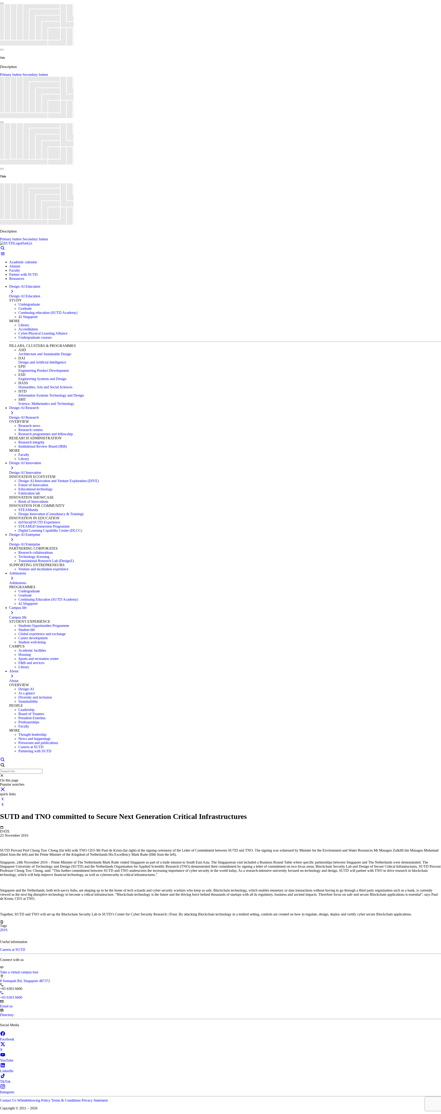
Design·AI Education (24, 296)
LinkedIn (6, 1071)
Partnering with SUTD (34, 751)
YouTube (6, 1060)
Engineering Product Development (43, 370)
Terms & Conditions (66, 1100)
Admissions (17, 583)
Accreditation (28, 329)
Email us (6, 1006)
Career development (33, 638)
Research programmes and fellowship (45, 434)
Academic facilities (32, 650)
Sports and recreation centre (38, 659)
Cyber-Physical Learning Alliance (43, 333)
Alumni (14, 266)
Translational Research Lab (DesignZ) (46, 561)
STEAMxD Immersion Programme (44, 526)
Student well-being (32, 642)
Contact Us (8, 1100)
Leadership (26, 710)
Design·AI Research (24, 417)
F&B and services (31, 663)
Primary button (11, 75)
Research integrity (31, 442)
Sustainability (28, 701)
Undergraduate (29, 304)
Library (23, 325)
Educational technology (35, 489)
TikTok (5, 1081)
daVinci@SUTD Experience (39, 522)
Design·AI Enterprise (24, 544)
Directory (7, 1015)
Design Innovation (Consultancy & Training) (50, 514)
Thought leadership (32, 734)
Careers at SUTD (31, 747)
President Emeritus (31, 718)
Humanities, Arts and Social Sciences (45, 387)
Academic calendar (23, 262)
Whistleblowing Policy (34, 1100)
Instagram (7, 1092)
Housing (24, 654)
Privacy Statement (95, 1100)
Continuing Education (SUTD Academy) (48, 599)
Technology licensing (33, 557)
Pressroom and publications (38, 743)
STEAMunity (28, 510)
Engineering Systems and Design (42, 379)
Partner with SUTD (23, 274)
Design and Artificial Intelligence (42, 362)
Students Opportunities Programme (43, 626)
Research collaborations (35, 552)
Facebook (7, 1039)
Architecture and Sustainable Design (44, 354)
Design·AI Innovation (25, 473)
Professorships (28, 722)
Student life (26, 630)
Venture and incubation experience (43, 569)
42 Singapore (28, 317)
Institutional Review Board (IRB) (42, 446)
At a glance (26, 693)
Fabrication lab (29, 493)
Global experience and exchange (42, 634)
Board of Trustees (31, 714)
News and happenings (34, 739)
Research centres (30, 430)
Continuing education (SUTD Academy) (47, 313)
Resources (16, 279)
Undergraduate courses (35, 337)
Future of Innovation (33, 485)
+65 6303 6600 (11, 997)
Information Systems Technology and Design (51, 395)
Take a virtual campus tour (19, 972)
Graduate (25, 308)
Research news (29, 426)
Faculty (14, 270)
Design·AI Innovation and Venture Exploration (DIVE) (58, 481)
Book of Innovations (33, 501)
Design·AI (26, 689)
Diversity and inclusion (35, 697)
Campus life (18, 617)
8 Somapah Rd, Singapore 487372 (25, 981)
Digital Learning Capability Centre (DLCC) (50, 530)
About (13, 681)
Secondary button (35, 75)
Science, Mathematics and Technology (46, 404)
